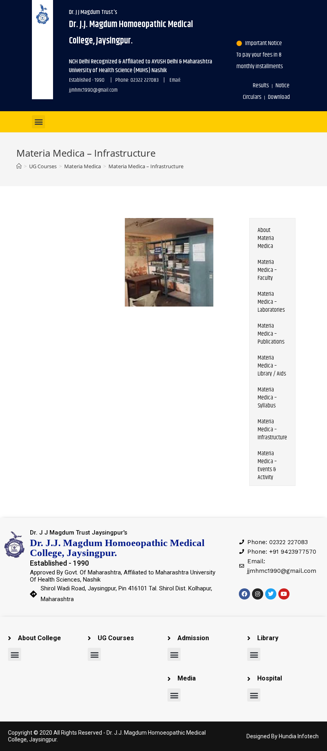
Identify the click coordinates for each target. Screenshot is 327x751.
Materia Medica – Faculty (267, 270)
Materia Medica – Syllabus (267, 397)
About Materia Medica (266, 238)
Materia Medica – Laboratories (271, 302)
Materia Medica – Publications (271, 333)
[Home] (19, 166)
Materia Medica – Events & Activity (267, 465)
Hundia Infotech (299, 736)
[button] (38, 121)
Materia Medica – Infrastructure (272, 429)
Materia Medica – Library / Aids (272, 365)
